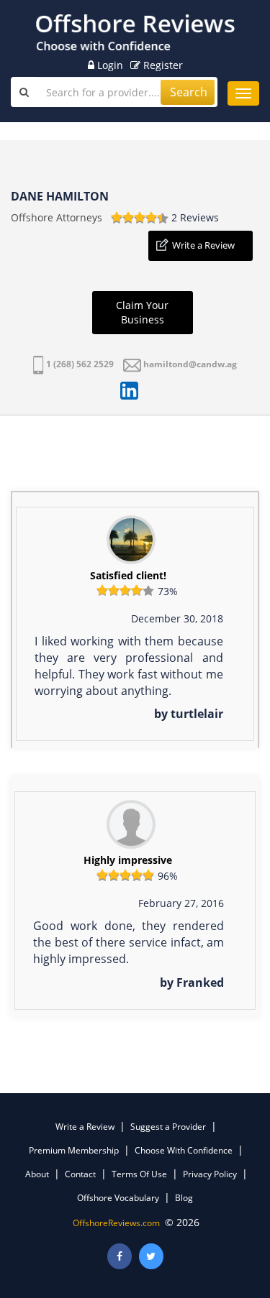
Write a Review (203, 245)
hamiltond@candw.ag (190, 364)
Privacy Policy (210, 1174)
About (37, 1174)
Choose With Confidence (184, 1150)
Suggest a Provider (168, 1126)
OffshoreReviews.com (116, 1223)
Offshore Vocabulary (118, 1198)
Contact (80, 1174)
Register (161, 65)
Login (108, 65)
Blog (184, 1198)
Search (188, 92)
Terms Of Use (139, 1174)
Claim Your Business (142, 312)
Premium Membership (74, 1150)
